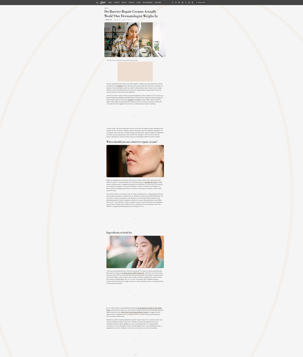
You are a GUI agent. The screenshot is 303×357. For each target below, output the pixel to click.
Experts (117, 2)
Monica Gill (109, 19)
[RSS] (192, 3)
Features (158, 2)
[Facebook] (172, 3)
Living (138, 2)
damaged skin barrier (151, 182)
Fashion (131, 2)
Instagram (131, 100)
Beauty (124, 2)
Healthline (120, 86)
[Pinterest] (176, 3)
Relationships (148, 2)
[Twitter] (186, 3)
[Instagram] (182, 3)
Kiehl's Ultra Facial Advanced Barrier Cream (134, 312)
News (110, 2)
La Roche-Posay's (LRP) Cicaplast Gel (133, 273)
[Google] (189, 3)
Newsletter (202, 2)
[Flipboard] (179, 3)
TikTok (138, 100)
